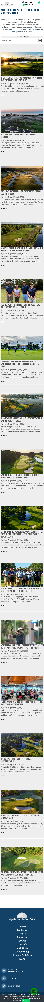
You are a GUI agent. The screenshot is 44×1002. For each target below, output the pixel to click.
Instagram (16, 32)
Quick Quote (28, 2)
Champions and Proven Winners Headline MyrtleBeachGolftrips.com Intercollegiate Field (21, 364)
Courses (22, 926)
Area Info (22, 944)
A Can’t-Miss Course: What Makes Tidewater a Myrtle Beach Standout (21, 419)
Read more (3, 95)
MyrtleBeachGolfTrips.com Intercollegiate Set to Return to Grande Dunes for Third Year (22, 646)
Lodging (22, 933)
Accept (26, 1000)
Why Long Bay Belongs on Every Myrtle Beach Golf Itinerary (21, 192)
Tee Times (22, 930)
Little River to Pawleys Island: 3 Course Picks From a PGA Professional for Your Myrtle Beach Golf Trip (22, 534)
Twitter (38, 29)
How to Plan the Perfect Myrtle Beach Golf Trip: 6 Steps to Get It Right (21, 305)
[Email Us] (3, 978)
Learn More (17, 1000)
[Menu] (39, 3)
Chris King (7, 140)
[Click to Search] (40, 40)
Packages (22, 937)
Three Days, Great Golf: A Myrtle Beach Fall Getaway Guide (21, 816)
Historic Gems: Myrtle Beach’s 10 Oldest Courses (19, 135)
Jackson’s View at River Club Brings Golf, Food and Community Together (22, 703)
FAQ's (22, 959)
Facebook (30, 29)
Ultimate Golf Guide (22, 955)
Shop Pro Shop (22, 951)
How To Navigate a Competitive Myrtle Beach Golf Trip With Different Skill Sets (21, 589)
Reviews (22, 941)
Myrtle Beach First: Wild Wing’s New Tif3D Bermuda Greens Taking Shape (20, 476)
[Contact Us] (3, 970)
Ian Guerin (7, 311)
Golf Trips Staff (9, 84)
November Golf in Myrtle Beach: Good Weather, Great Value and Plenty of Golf (22, 249)
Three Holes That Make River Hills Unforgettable (16, 759)
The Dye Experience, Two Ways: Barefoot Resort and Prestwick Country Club (22, 78)
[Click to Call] (4, 986)
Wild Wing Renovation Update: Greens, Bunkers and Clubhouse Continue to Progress (22, 873)
